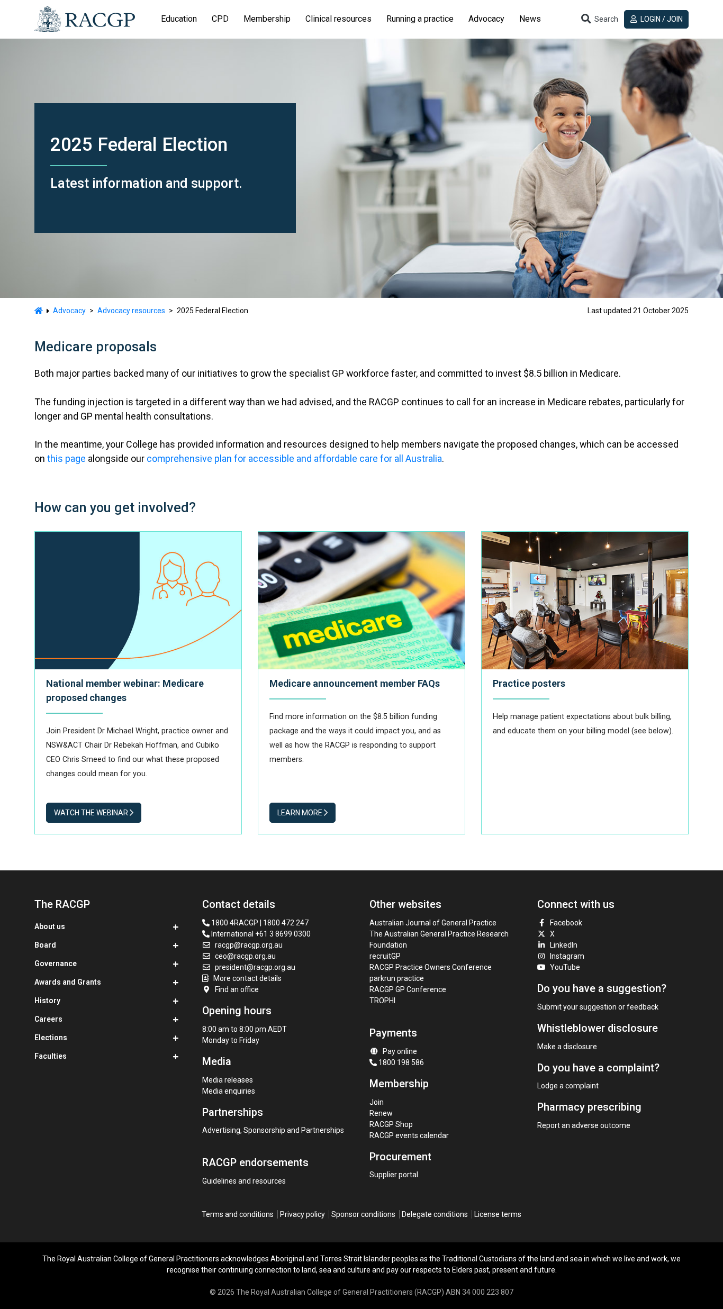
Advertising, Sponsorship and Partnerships (273, 1130)
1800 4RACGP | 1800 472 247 (259, 923)
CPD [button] (220, 19)
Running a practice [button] (420, 19)
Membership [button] (267, 19)
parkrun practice (396, 978)
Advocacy (69, 310)
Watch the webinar (92, 812)
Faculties (50, 1056)
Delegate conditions (435, 1214)
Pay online (400, 1051)
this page (66, 458)
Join (376, 1102)
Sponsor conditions (363, 1214)
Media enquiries (228, 1091)
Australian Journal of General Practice (432, 923)
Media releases (227, 1080)
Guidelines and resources (244, 1181)
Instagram (567, 956)
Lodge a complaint (568, 1085)
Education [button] (179, 19)
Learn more (300, 812)
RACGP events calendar (409, 1135)
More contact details (247, 978)
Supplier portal (393, 1174)
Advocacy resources (131, 310)
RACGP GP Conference (407, 989)
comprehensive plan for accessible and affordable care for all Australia (294, 458)
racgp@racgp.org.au (249, 945)
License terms (497, 1214)
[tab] (178, 19)
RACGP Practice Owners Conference (430, 967)
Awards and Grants (67, 982)
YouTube (565, 967)
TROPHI (382, 1000)
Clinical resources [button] (338, 19)
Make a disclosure (567, 1046)
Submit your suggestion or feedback (597, 1007)
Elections (50, 1037)
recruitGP (385, 956)
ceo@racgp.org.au (245, 956)
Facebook (566, 923)
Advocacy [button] (486, 19)
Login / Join (661, 19)
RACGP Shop (391, 1124)
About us (49, 926)
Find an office (237, 989)
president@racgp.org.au (255, 967)
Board (45, 945)
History (47, 1000)
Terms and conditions (238, 1214)
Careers (48, 1019)
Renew (381, 1113)
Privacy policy (302, 1214)
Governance (55, 963)
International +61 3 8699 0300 (260, 934)
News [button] (530, 19)
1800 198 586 (400, 1062)
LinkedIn (563, 945)
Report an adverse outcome (583, 1125)
